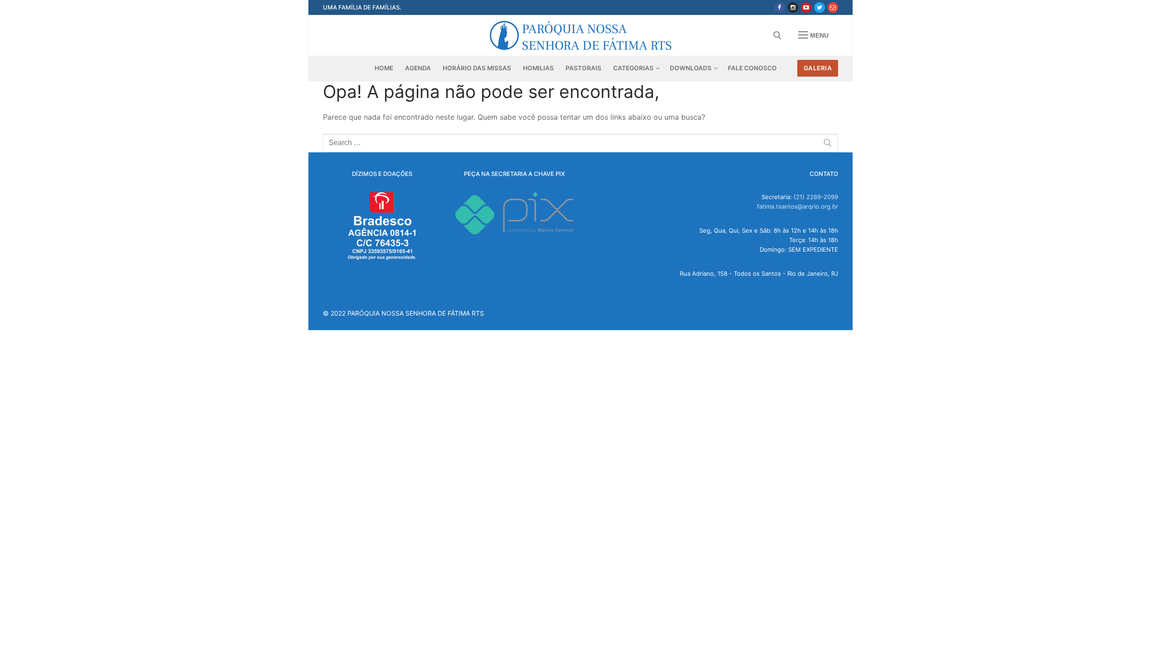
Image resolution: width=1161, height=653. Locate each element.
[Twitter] (819, 7)
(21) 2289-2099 (816, 196)
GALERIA (818, 68)
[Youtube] (806, 7)
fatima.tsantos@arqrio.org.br (797, 206)
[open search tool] (777, 35)
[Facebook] (779, 7)
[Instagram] (793, 7)
